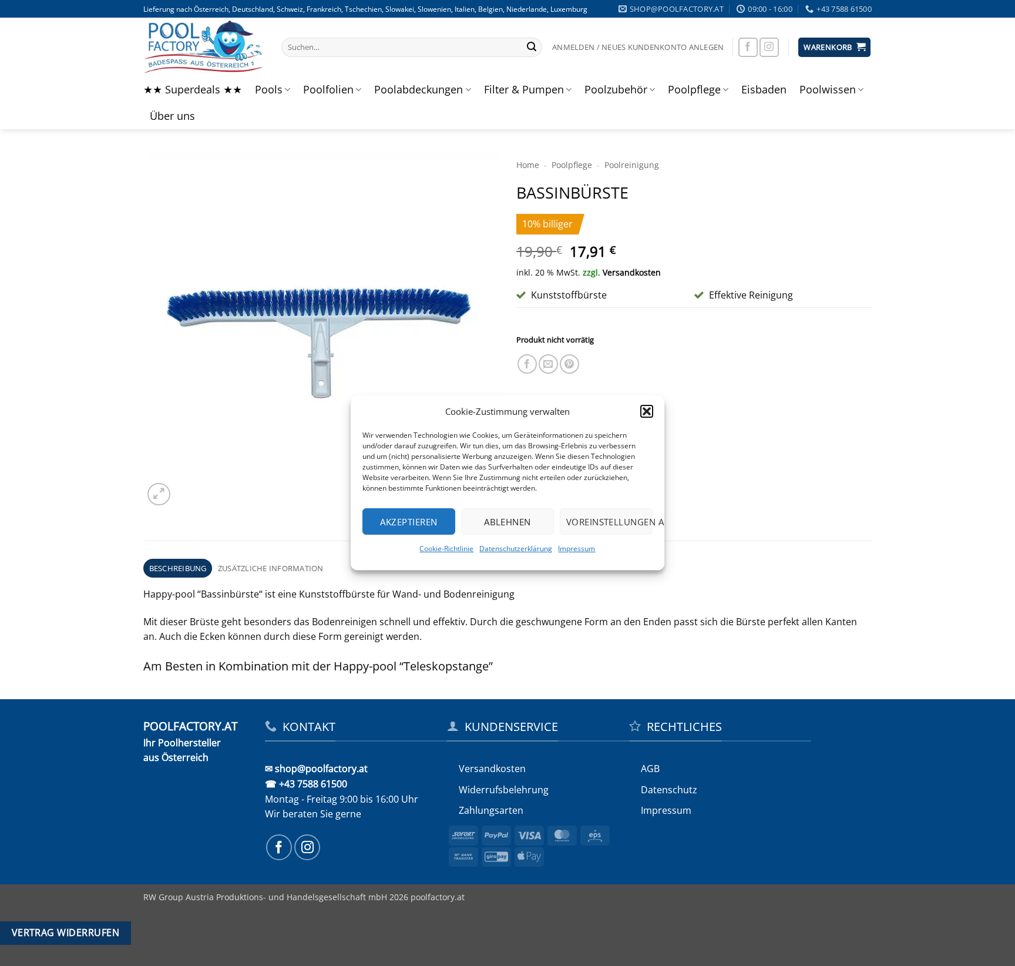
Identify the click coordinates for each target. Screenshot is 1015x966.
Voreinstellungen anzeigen (609, 522)
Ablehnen (507, 522)
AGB (650, 768)
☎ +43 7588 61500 (306, 783)
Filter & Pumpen (524, 89)
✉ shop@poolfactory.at (316, 768)
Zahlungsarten (491, 810)
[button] (647, 411)
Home (527, 164)
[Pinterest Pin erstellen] (569, 364)
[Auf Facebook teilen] (527, 364)
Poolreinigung (631, 164)
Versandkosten (632, 272)
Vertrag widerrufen (65, 932)
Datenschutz (669, 789)
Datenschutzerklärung (516, 549)
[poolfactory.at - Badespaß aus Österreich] (203, 47)
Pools (269, 89)
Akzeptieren (409, 522)
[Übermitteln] (532, 48)
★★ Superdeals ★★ (192, 89)
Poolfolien (328, 89)
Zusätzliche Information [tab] (271, 568)
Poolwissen (827, 89)
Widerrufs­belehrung (504, 789)
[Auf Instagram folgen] (769, 47)
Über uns (172, 116)
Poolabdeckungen (418, 89)
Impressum (577, 549)
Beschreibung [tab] (178, 568)
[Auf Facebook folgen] (748, 47)
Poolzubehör (615, 89)
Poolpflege (694, 89)
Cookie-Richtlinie (447, 549)
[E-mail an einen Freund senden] (548, 364)
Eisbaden (764, 89)
